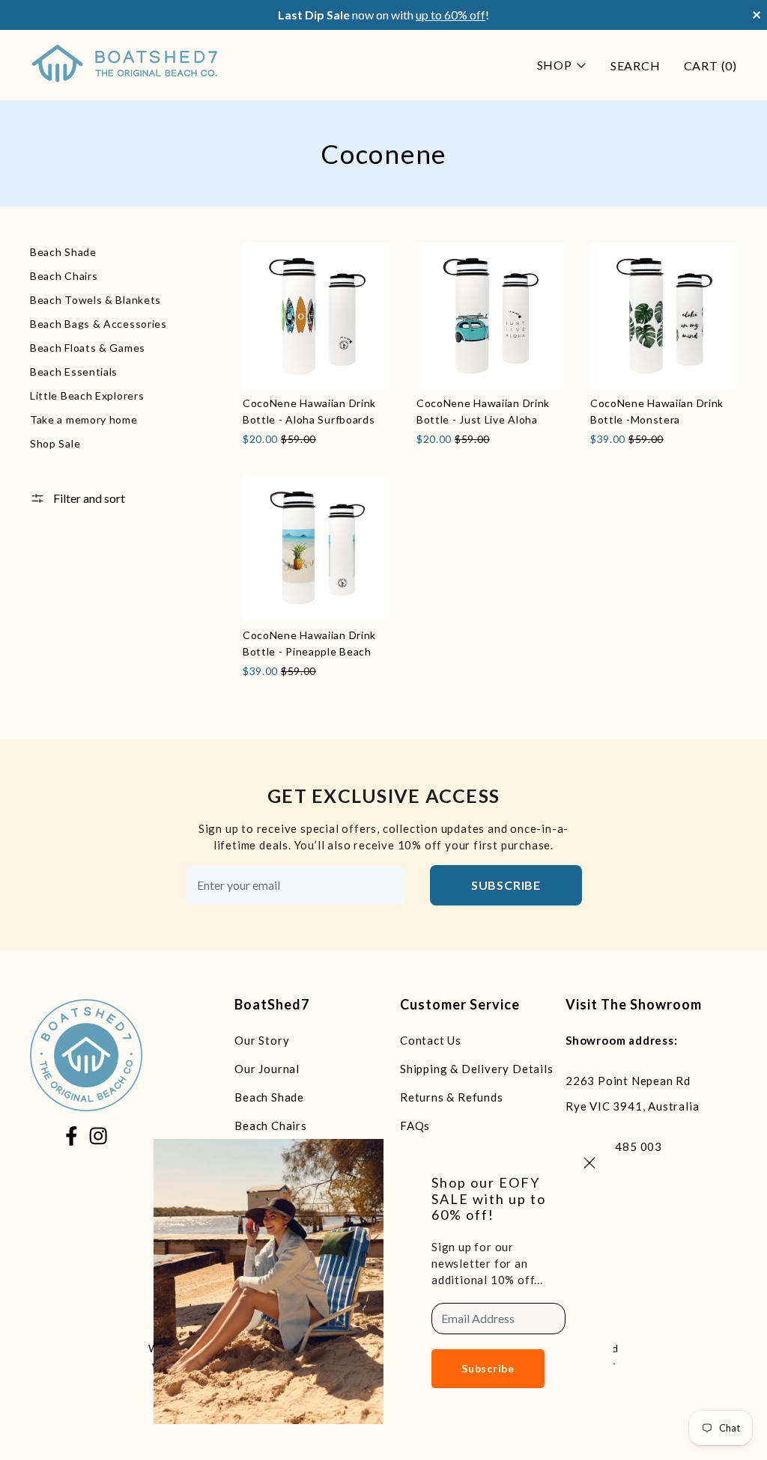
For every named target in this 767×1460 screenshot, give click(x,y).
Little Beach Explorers (87, 395)
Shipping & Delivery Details (477, 1068)
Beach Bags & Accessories (98, 323)
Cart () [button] (710, 65)
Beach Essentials (74, 371)
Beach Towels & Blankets (95, 299)
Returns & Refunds (451, 1097)
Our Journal (267, 1068)
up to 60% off (450, 14)
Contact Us (430, 1040)
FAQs (415, 1125)
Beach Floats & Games (87, 347)
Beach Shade (63, 251)
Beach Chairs (63, 275)
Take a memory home (84, 419)
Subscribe (506, 885)
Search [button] (635, 65)
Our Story (261, 1040)
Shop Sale (55, 443)
